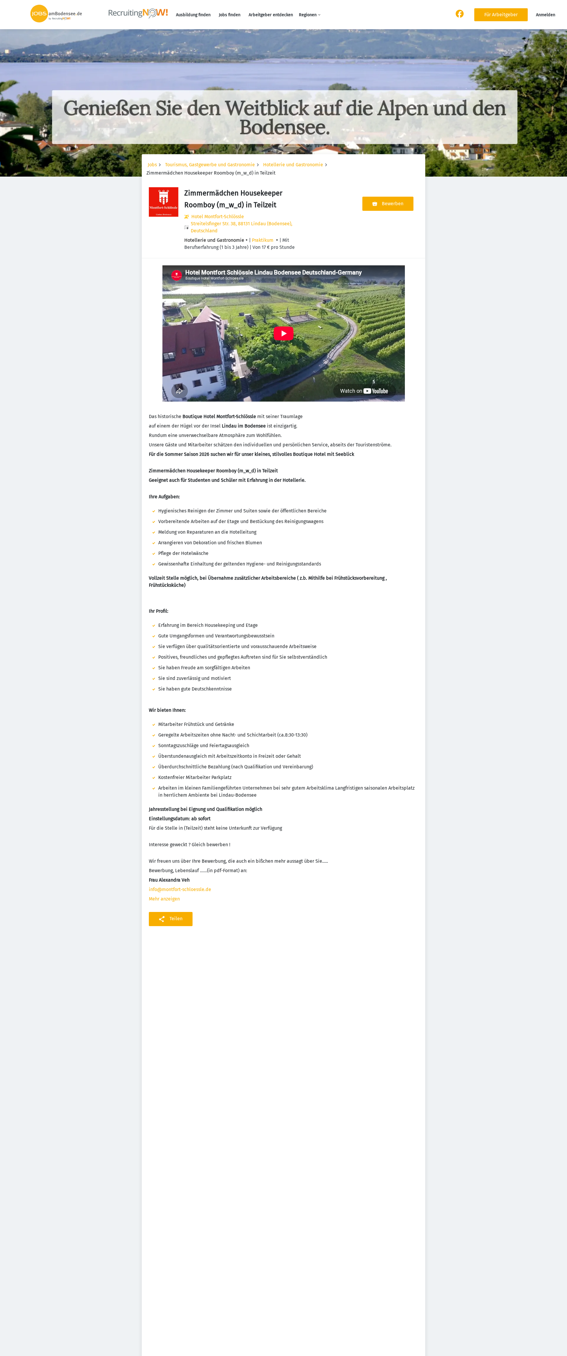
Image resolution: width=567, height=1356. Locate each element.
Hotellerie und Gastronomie (293, 164)
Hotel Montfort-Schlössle (217, 216)
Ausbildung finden (193, 14)
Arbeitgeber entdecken (271, 14)
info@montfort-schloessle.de (180, 889)
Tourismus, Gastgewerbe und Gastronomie (210, 164)
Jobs (152, 164)
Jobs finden (229, 14)
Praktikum (262, 240)
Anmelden (545, 14)
